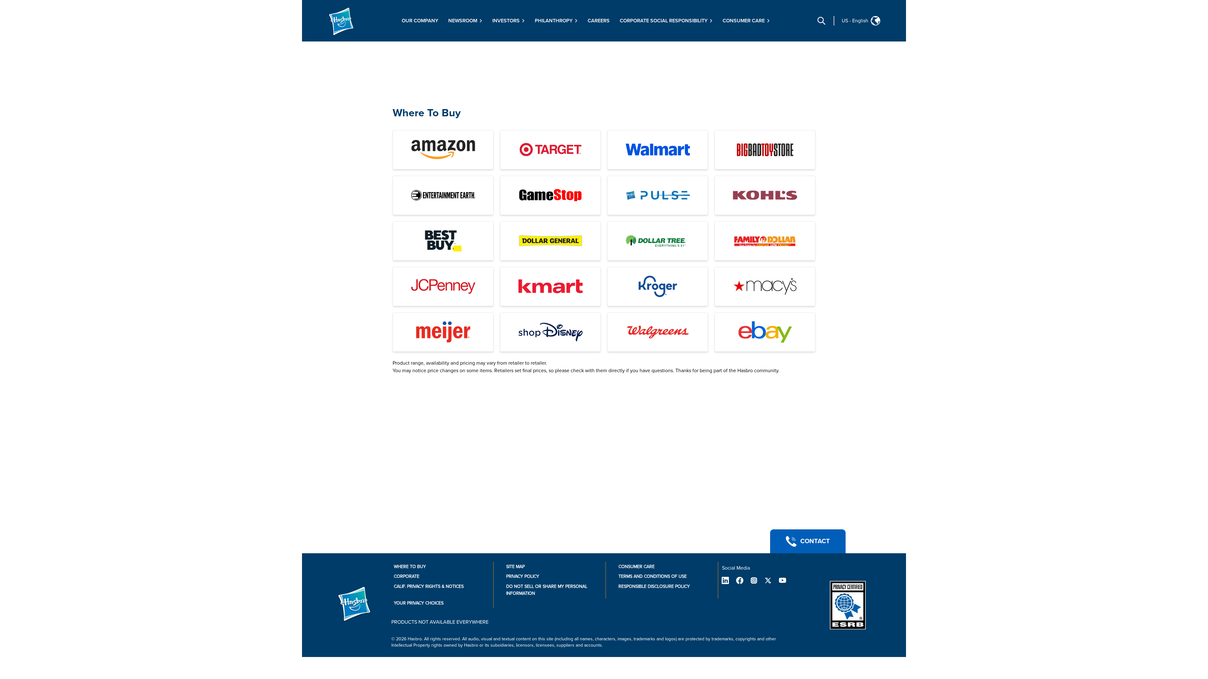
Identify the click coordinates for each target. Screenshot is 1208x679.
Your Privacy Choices (419, 603)
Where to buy (410, 566)
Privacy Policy (522, 576)
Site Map (515, 566)
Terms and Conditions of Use (652, 576)
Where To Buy (427, 113)
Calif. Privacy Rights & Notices (429, 586)
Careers (599, 21)
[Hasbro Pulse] (657, 195)
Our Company (420, 21)
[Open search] (821, 20)
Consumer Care (636, 566)
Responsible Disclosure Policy (654, 586)
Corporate (406, 576)
